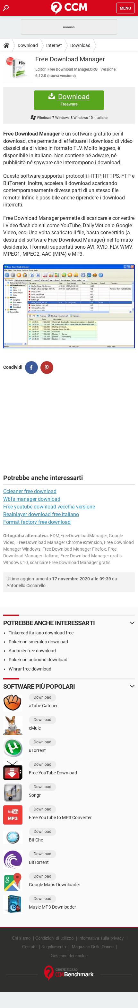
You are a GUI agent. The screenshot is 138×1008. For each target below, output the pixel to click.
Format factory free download (37, 522)
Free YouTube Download (53, 772)
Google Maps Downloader (54, 884)
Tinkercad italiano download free (41, 632)
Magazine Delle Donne (93, 946)
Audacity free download (32, 650)
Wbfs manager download (31, 499)
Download (28, 45)
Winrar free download (30, 668)
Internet (54, 45)
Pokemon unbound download (38, 659)
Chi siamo (21, 938)
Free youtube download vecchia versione (49, 507)
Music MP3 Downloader (52, 907)
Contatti (29, 946)
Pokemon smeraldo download (38, 641)
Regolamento (53, 946)
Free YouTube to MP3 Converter (60, 817)
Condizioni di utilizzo (54, 938)
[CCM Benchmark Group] (69, 973)
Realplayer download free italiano (41, 514)
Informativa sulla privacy (101, 938)
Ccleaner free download (29, 491)
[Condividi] (31, 367)
